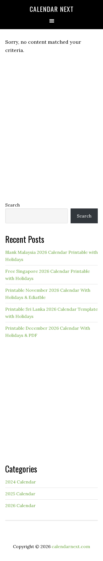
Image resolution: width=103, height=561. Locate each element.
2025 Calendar (20, 493)
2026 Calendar (20, 505)
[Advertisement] (51, 138)
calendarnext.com (71, 546)
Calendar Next (52, 9)
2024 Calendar (20, 482)
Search (12, 205)
